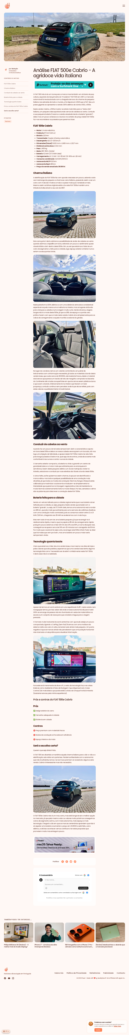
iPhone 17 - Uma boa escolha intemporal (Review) (46, 946)
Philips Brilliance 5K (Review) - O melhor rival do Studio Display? (16, 946)
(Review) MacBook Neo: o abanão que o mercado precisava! (110, 946)
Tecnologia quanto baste (12, 102)
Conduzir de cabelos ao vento (14, 93)
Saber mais (117, 1026)
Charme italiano (9, 88)
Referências (95, 973)
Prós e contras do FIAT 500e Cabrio (16, 106)
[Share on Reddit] (71, 861)
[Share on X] (62, 861)
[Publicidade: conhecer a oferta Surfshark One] (64, 85)
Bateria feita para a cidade (13, 97)
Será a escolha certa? (11, 111)
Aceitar (98, 1030)
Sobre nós (59, 973)
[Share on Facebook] (67, 861)
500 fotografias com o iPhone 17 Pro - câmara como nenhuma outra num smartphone (79, 947)
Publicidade (108, 973)
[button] (64, 37)
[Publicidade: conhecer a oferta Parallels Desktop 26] (64, 845)
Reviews (7, 121)
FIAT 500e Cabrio (10, 84)
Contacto (121, 973)
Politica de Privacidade (76, 973)
